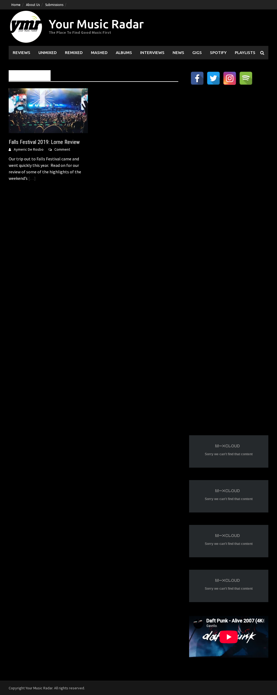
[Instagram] (229, 78)
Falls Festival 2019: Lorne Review (44, 142)
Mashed (99, 52)
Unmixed (47, 52)
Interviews (152, 52)
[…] (32, 178)
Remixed (74, 52)
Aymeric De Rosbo (29, 149)
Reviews (21, 52)
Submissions (54, 4)
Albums (124, 52)
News (178, 52)
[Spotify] (246, 78)
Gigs (197, 52)
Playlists (245, 52)
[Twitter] (213, 78)
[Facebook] (197, 78)
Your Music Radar (96, 24)
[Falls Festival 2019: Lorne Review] (48, 110)
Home (16, 4)
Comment (62, 149)
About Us (33, 4)
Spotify (218, 52)
